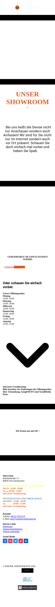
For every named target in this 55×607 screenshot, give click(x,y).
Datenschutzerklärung (12, 529)
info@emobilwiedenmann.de (23, 519)
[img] (27, 7)
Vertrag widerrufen (11, 531)
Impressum (8, 526)
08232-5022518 (18, 516)
